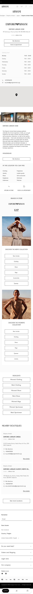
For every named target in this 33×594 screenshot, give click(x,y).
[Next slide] (32, 2)
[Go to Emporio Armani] (21, 6)
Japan (18, 15)
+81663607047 (9, 483)
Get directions (16, 159)
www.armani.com (7, 153)
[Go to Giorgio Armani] (17, 6)
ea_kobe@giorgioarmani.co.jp (12, 82)
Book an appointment (16, 44)
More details (26, 458)
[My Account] (16, 591)
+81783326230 (8, 80)
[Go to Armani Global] (4, 6)
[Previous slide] (1, 2)
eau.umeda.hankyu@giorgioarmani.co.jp (15, 486)
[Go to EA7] (26, 6)
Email (3, 519)
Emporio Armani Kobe (27, 15)
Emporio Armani (11, 15)
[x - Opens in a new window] (2, 573)
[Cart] (27, 591)
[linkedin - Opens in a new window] (6, 573)
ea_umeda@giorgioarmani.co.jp (13, 453)
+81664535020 (9, 451)
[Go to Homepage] (16, 11)
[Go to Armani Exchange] (30, 6)
